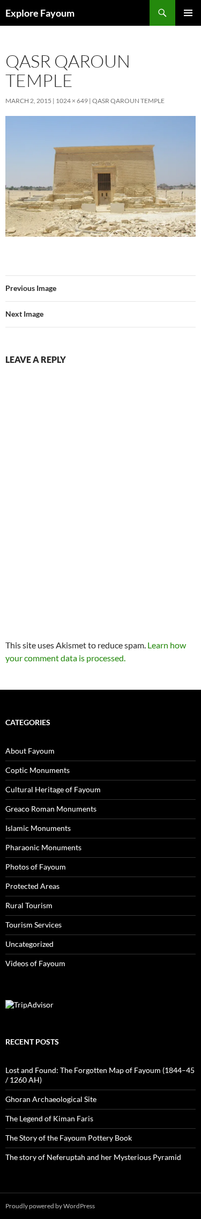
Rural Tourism (29, 905)
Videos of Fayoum (35, 963)
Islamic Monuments (38, 828)
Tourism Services (33, 924)
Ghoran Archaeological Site (50, 1099)
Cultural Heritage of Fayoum (53, 789)
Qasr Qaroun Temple (128, 101)
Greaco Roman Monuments (50, 808)
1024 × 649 (72, 101)
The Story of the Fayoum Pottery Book (68, 1137)
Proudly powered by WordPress (50, 1206)
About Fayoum (30, 750)
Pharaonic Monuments (43, 847)
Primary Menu (188, 13)
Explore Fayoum (40, 13)
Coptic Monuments (37, 770)
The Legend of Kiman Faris (49, 1118)
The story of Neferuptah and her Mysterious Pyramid (93, 1157)
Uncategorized (29, 943)
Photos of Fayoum (35, 866)
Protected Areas (32, 885)
